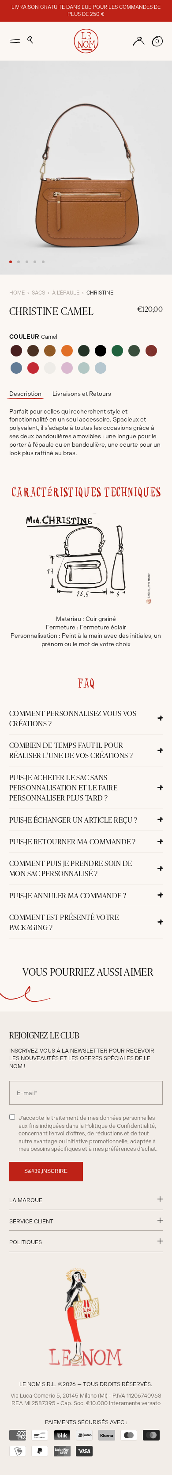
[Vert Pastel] (84, 368)
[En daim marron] (33, 351)
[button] (30, 40)
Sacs (38, 293)
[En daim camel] (50, 351)
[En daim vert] (134, 351)
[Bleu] (16, 368)
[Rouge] (33, 368)
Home (17, 293)
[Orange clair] (67, 351)
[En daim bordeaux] (151, 351)
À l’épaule (65, 293)
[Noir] (100, 351)
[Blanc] (50, 368)
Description (25, 393)
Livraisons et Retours (81, 393)
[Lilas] (67, 368)
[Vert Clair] (117, 351)
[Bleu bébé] (100, 368)
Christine (99, 293)
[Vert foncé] (84, 351)
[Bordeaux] (16, 351)
